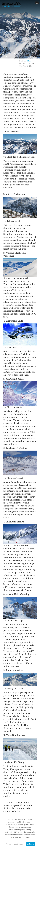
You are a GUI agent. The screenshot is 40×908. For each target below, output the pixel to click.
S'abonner (31, 844)
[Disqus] (20, 880)
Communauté (27, 63)
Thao (29, 61)
